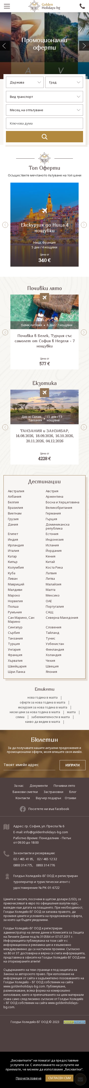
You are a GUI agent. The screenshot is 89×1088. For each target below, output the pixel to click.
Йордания (54, 551)
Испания (52, 545)
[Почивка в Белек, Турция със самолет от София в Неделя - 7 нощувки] (44, 332)
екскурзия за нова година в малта (42, 707)
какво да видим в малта (42, 722)
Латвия (51, 573)
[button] (84, 46)
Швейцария (17, 666)
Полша (13, 607)
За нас (19, 785)
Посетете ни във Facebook (48, 809)
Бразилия (15, 508)
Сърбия (14, 633)
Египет (13, 534)
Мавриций (16, 584)
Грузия (13, 519)
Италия (13, 551)
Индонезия (55, 540)
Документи (39, 785)
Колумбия (16, 568)
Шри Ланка (16, 672)
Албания (14, 497)
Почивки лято (64, 785)
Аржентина (54, 497)
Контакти (23, 798)
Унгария (14, 650)
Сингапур (15, 627)
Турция (14, 644)
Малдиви (15, 590)
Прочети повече (29, 1078)
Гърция (51, 519)
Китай (50, 562)
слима (20, 717)
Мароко (14, 595)
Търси (44, 136)
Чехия (50, 661)
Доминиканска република (57, 527)
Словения (53, 627)
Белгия (13, 502)
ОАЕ (49, 601)
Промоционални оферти (44, 43)
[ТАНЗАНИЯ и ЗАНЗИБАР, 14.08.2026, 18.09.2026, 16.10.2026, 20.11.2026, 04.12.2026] (44, 427)
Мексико (53, 595)
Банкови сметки (25, 791)
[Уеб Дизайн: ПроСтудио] (73, 1022)
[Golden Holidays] (44, 6)
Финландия (55, 650)
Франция (15, 655)
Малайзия (53, 584)
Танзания (15, 638)
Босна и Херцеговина (62, 502)
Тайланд (52, 633)
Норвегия (15, 601)
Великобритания (59, 508)
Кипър (13, 562)
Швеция (52, 666)
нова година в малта (42, 698)
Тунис (50, 638)
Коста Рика (54, 568)
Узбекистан (55, 644)
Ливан (13, 579)
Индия (13, 540)
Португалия (55, 607)
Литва (50, 579)
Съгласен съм (59, 1078)
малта (71, 712)
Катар (12, 556)
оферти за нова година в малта (42, 702)
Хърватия (15, 661)
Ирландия (16, 545)
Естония (52, 534)
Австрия (52, 491)
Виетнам (15, 513)
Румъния (15, 612)
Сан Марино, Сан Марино (21, 620)
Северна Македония (62, 618)
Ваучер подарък (48, 798)
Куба (11, 573)
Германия (53, 513)
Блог (72, 791)
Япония (51, 672)
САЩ (49, 612)
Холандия (53, 655)
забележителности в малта (50, 717)
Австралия (16, 491)
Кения (50, 556)
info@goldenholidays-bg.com (46, 832)
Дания (13, 525)
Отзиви (70, 798)
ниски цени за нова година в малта (35, 712)
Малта (50, 590)
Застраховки (53, 791)
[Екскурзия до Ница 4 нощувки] (44, 225)
